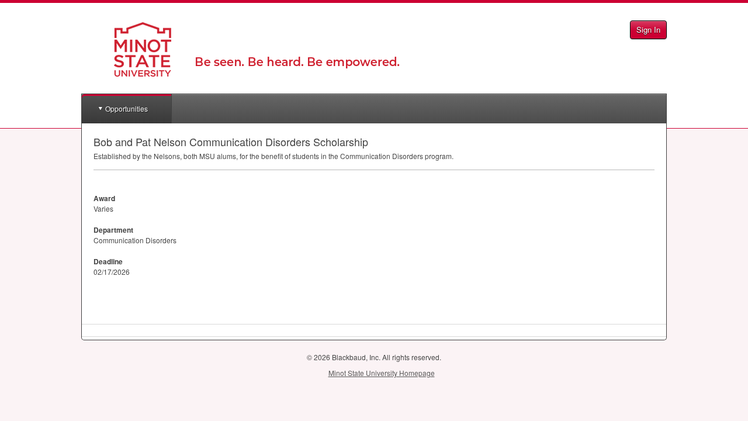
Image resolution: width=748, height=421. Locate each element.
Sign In (648, 29)
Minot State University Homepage (381, 373)
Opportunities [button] (126, 108)
